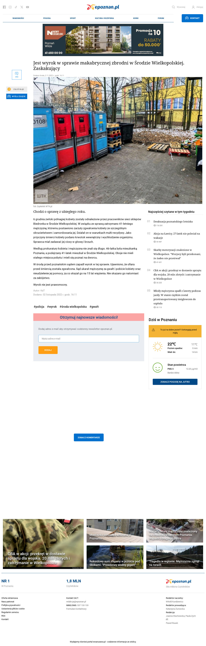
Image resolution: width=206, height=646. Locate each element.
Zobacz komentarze (89, 437)
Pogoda (47, 18)
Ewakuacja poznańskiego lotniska (173, 221)
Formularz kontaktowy (76, 608)
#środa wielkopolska (73, 306)
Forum (161, 18)
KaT (43, 290)
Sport (73, 18)
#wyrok (52, 306)
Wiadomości (18, 18)
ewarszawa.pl (99, 641)
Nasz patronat (7, 601)
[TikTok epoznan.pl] (15, 7)
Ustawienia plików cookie (13, 608)
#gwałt (94, 306)
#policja (39, 306)
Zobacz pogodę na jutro (175, 381)
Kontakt (195, 18)
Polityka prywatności (10, 605)
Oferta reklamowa (9, 598)
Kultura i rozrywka (104, 18)
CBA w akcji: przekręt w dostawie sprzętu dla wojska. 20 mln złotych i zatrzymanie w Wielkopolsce (177, 274)
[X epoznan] (21, 7)
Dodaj (48, 350)
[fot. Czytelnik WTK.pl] (88, 140)
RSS (3, 615)
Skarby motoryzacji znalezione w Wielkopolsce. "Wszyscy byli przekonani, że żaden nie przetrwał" (177, 254)
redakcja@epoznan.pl (76, 601)
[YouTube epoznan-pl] (27, 7)
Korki (135, 18)
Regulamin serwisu (10, 612)
